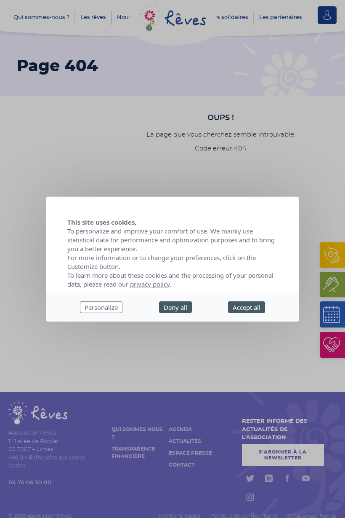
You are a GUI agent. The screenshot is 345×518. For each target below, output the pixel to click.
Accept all (246, 307)
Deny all (175, 307)
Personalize (101, 307)
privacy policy (150, 283)
